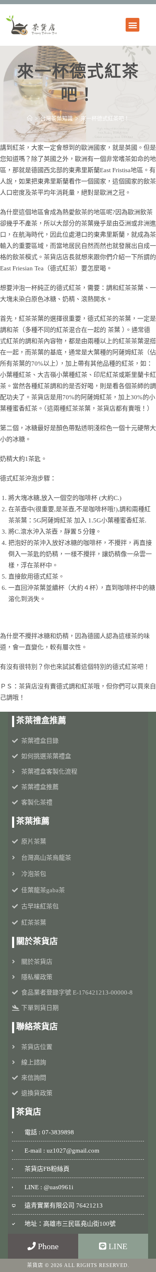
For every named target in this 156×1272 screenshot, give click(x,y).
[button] (132, 25)
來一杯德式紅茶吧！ (105, 118)
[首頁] (29, 118)
